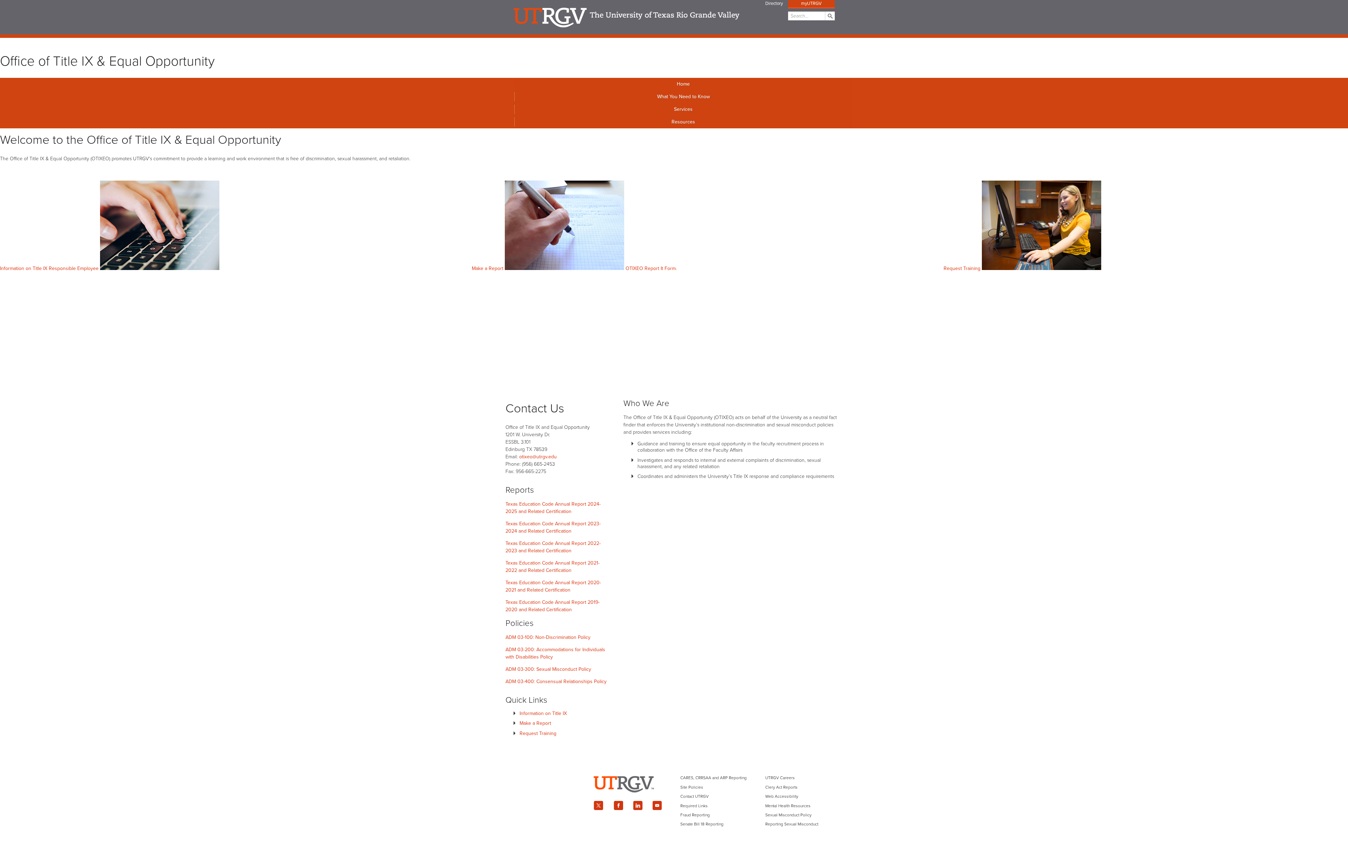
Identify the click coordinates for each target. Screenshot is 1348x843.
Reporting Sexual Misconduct (791, 824)
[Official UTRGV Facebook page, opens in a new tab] (618, 805)
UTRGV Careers (780, 777)
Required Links (694, 805)
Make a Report (535, 723)
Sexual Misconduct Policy (788, 814)
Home (683, 84)
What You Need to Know (683, 97)
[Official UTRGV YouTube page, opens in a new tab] (657, 805)
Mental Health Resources (788, 805)
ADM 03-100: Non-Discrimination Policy (547, 637)
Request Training (538, 733)
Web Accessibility (781, 796)
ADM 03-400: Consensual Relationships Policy (556, 681)
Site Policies (691, 787)
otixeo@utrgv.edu (538, 457)
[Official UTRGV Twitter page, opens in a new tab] (598, 805)
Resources (683, 122)
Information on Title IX (543, 713)
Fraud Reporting (695, 814)
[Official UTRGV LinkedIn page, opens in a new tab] (638, 805)
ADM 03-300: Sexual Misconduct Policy (548, 669)
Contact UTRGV (694, 796)
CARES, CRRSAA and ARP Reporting (713, 777)
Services (683, 109)
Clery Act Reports (781, 787)
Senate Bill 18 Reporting (701, 824)
